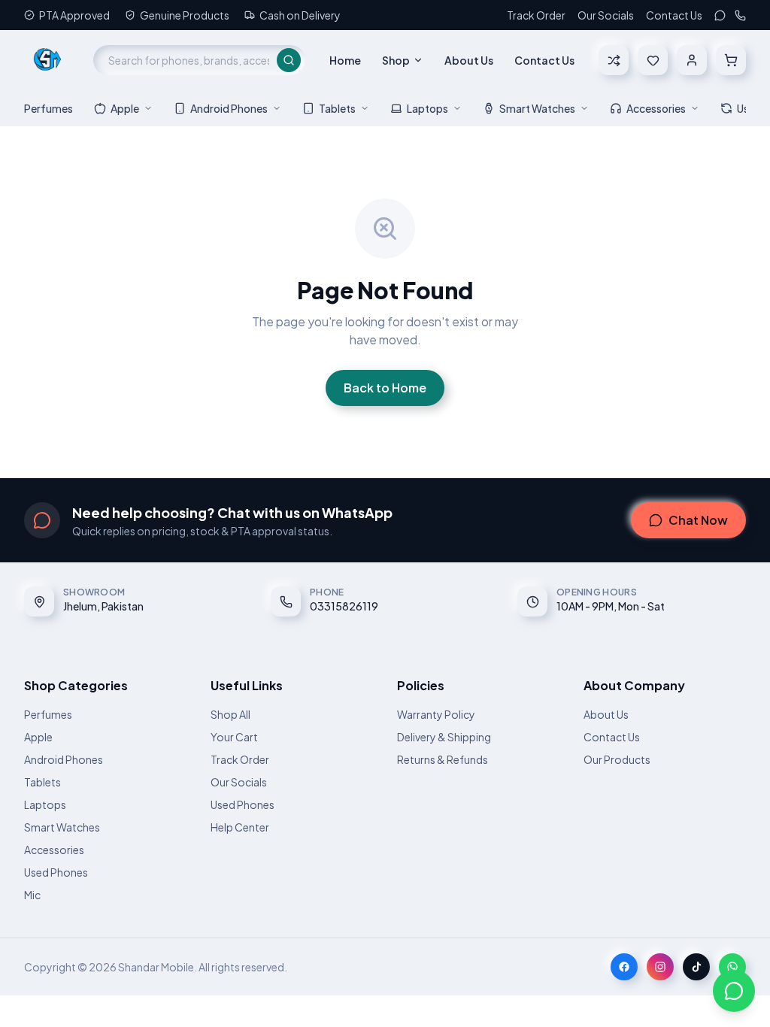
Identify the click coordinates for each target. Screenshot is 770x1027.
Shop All (230, 714)
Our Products (617, 759)
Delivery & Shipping (444, 737)
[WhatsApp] (720, 15)
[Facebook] (624, 966)
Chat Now (698, 520)
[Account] (692, 60)
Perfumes (48, 108)
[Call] (740, 15)
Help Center (240, 827)
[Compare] (614, 60)
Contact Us (674, 15)
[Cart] (731, 60)
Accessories (656, 108)
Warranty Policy (436, 714)
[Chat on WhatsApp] (734, 991)
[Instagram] (660, 966)
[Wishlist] (653, 60)
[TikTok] (696, 966)
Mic (32, 894)
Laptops (427, 108)
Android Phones (229, 108)
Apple (125, 108)
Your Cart (234, 737)
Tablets (337, 108)
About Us (468, 60)
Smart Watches (537, 108)
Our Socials (606, 15)
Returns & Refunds (442, 759)
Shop (396, 60)
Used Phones (56, 872)
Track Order (536, 15)
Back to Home (385, 387)
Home (345, 60)
